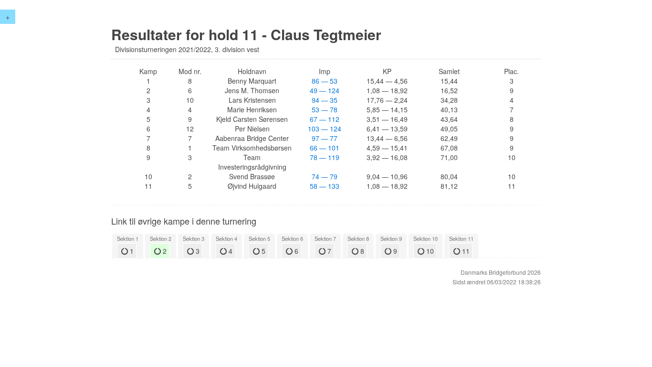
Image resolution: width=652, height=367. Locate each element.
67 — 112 (324, 119)
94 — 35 (324, 100)
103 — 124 (324, 128)
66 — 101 (324, 147)
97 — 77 (324, 138)
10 (429, 251)
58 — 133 (324, 186)
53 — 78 (324, 109)
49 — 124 (324, 90)
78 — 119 (324, 157)
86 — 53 (324, 81)
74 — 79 (324, 176)
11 (465, 251)
